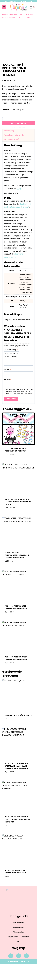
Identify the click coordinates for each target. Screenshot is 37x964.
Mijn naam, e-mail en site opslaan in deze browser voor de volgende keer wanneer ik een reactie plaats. (19, 391)
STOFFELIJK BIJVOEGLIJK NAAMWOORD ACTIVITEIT (15, 871)
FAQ (18, 941)
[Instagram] (18, 955)
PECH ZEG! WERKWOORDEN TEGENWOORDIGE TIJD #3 (16, 658)
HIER (14, 1)
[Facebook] (10, 955)
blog (19, 188)
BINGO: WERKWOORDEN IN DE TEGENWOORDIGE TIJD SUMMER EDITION (18, 501)
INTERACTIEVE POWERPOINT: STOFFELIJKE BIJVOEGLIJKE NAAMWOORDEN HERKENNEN (17, 766)
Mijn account (18, 923)
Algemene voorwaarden (18, 937)
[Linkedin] (26, 955)
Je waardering (11, 350)
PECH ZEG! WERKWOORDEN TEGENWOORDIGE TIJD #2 (16, 607)
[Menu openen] (4, 7)
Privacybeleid (18, 932)
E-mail (7, 379)
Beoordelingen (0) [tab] (11, 139)
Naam (7, 370)
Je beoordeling (11, 356)
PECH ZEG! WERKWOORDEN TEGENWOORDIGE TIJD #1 (16, 449)
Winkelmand (18, 927)
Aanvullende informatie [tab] (14, 135)
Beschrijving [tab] (9, 131)
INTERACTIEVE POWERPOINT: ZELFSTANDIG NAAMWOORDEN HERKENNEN (17, 819)
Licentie (5, 109)
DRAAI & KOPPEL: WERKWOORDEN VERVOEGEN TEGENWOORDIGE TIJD (17, 555)
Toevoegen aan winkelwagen (18, 123)
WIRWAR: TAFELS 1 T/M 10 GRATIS (18, 715)
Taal (4, 61)
